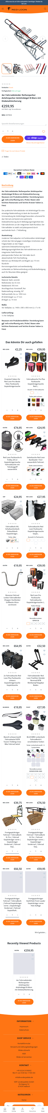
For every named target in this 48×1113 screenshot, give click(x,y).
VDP (4, 496)
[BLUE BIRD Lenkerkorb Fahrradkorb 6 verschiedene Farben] (35, 720)
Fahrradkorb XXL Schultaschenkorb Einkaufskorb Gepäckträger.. (12, 530)
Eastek (11, 87)
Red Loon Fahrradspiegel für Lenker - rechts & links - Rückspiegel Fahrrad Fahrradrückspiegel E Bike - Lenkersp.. (35, 1098)
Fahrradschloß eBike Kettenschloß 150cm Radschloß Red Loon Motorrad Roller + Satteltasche (36, 967)
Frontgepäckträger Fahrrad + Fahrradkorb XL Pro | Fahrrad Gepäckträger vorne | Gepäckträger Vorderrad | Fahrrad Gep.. (12, 839)
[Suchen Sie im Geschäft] (45, 9)
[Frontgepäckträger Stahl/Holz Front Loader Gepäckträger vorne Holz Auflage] (35, 882)
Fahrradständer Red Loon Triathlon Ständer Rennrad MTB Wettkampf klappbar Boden (36, 680)
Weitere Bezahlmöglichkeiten (35, 143)
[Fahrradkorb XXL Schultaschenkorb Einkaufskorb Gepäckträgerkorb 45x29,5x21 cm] (12, 510)
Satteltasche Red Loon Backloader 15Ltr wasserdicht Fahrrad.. (36, 459)
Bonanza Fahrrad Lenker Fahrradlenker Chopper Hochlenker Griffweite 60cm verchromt (12, 600)
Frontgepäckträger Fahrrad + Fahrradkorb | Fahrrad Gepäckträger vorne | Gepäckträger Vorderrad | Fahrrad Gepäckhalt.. (12, 904)
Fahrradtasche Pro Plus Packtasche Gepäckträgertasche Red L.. (36, 382)
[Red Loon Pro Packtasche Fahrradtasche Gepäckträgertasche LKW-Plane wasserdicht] (35, 578)
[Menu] (3, 9)
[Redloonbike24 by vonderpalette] (17, 9)
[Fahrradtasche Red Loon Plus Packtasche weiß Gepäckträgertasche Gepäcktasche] (12, 1075)
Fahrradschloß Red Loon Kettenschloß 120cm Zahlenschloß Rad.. (12, 1032)
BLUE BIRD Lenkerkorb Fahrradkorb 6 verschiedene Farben (36, 739)
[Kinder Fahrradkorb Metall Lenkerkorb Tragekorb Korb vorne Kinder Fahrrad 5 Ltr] (35, 1012)
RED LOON (6, 349)
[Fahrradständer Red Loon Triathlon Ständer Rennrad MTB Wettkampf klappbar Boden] (35, 659)
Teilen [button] (6, 157)
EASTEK (5, 427)
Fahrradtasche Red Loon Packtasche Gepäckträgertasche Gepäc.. (36, 530)
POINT (28, 707)
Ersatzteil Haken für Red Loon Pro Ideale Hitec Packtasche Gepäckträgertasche (12, 382)
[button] (42, 38)
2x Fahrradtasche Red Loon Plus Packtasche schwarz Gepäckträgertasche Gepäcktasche (12, 680)
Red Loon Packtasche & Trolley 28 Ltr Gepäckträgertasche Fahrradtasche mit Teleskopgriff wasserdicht (12, 463)
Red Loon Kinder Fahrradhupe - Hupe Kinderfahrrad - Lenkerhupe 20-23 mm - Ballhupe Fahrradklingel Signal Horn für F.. (12, 969)
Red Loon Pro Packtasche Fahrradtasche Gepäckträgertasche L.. (36, 598)
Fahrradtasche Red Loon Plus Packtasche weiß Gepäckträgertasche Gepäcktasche (12, 1096)
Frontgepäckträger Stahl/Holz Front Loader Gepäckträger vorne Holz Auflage (35, 902)
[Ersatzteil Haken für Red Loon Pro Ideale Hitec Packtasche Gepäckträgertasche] (12, 362)
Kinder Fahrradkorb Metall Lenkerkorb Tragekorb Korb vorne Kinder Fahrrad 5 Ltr (35, 1032)
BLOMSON (6, 707)
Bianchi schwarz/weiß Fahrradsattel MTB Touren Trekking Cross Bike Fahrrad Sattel (12, 740)
